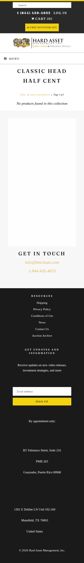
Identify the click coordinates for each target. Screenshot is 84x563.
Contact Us (42, 329)
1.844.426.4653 (42, 271)
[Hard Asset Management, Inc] (42, 42)
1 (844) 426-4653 (34, 13)
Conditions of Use (42, 315)
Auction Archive (42, 335)
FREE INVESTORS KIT (43, 27)
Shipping (42, 302)
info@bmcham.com (42, 262)
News (42, 322)
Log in (60, 13)
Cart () (43, 19)
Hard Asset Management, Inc (46, 550)
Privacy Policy (42, 309)
